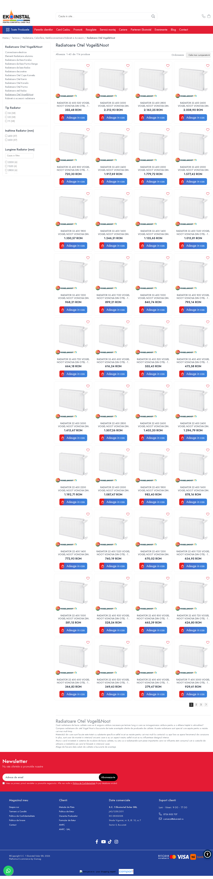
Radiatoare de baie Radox (17, 67)
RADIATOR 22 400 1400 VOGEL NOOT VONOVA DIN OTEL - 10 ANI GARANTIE (73, 553)
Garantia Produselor (68, 816)
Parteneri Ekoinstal (141, 30)
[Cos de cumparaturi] (209, 16)
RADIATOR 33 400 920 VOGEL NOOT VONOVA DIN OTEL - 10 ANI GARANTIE (193, 297)
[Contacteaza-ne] (203, 16)
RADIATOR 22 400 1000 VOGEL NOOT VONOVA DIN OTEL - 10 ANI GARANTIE (73, 617)
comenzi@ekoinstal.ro (173, 819)
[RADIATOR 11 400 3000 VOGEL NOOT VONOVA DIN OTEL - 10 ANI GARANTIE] (193, 657)
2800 (11, 170)
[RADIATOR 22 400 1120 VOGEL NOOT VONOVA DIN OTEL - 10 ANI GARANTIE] (193, 529)
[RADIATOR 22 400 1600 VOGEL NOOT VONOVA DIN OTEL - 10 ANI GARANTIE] (193, 465)
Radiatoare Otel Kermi (16, 79)
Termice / (17, 38)
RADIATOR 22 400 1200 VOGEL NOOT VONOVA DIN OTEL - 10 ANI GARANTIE (153, 553)
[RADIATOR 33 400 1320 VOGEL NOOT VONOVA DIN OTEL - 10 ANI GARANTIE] (193, 208)
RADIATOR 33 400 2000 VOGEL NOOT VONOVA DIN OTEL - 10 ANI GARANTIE (193, 168)
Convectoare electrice (15, 52)
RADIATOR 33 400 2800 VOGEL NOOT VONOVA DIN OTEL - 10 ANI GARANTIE (153, 104)
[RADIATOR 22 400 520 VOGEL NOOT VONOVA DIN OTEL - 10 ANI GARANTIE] (113, 657)
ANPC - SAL (64, 829)
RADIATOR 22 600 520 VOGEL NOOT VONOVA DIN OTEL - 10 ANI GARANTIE (73, 104)
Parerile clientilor (43, 30)
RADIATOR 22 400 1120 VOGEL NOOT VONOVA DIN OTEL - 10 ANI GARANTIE (193, 553)
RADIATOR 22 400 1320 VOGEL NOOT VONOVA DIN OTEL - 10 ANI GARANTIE (113, 553)
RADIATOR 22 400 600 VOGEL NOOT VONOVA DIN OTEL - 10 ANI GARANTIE (73, 681)
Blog (173, 30)
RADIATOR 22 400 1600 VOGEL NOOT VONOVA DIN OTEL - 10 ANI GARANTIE (193, 489)
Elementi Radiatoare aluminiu (19, 56)
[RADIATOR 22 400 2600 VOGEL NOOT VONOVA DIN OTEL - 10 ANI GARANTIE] (153, 401)
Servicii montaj (108, 30)
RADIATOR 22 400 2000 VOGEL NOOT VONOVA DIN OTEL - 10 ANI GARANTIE (113, 489)
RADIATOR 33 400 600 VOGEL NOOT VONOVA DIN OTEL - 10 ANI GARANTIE (113, 361)
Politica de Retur (66, 811)
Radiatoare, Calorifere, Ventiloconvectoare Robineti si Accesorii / (54, 38)
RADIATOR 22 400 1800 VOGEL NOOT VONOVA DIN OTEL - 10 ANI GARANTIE (153, 489)
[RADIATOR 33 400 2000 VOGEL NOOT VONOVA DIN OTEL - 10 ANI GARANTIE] (193, 144)
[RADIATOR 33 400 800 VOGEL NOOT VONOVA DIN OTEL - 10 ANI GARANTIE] (73, 144)
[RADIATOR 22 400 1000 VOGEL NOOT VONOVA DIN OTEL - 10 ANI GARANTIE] (73, 593)
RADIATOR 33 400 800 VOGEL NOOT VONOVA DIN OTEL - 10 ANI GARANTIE (73, 168)
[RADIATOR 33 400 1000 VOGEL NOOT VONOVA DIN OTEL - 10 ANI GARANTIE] (153, 272)
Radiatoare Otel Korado (16, 83)
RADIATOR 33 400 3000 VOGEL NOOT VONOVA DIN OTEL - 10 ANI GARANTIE (113, 104)
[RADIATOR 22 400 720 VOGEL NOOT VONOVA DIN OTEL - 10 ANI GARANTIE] (193, 593)
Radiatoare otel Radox (16, 90)
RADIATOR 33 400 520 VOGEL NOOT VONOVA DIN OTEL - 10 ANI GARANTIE (153, 361)
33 (9, 113)
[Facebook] (97, 842)
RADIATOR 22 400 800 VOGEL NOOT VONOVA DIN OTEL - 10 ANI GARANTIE (153, 617)
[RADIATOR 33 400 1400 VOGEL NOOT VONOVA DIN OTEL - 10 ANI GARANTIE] (153, 208)
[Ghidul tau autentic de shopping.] (126, 871)
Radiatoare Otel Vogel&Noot (19, 94)
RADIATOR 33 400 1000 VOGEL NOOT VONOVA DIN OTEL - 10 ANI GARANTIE (153, 297)
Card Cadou (63, 30)
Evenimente (161, 30)
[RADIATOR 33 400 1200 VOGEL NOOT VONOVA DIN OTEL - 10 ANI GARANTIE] (73, 272)
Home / (6, 38)
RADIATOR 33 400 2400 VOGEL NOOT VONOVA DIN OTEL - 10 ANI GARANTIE (113, 168)
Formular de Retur (67, 820)
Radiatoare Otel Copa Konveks (20, 75)
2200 (11, 162)
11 (9, 121)
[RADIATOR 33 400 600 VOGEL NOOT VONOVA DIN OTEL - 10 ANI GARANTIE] (113, 337)
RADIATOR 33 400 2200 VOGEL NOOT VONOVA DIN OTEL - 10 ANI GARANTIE (153, 168)
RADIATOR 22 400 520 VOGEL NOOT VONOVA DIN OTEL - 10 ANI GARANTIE (113, 681)
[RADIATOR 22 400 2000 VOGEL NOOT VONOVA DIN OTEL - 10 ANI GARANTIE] (113, 465)
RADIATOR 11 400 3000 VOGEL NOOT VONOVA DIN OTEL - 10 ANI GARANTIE (193, 681)
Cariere (123, 30)
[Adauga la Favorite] (88, 65)
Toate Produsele (20, 30)
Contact (183, 30)
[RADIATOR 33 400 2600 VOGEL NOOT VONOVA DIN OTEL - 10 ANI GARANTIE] (193, 80)
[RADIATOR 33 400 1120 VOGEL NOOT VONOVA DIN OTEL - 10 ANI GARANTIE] (113, 272)
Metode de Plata (66, 807)
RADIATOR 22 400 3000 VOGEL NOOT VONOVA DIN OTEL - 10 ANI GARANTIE (73, 425)
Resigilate (91, 30)
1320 (10, 166)
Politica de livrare (17, 820)
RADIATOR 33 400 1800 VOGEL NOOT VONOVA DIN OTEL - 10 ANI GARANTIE (73, 232)
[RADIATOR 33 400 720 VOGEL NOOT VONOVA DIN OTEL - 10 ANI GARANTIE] (73, 337)
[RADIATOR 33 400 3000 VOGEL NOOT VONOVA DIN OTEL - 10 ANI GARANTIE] (113, 80)
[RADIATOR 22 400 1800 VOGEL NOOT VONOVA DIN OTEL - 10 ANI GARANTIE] (153, 465)
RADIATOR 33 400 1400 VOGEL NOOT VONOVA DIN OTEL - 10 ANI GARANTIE (153, 232)
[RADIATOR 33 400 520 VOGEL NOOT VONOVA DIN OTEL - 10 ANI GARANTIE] (153, 337)
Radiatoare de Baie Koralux (18, 60)
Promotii (77, 30)
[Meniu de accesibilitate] (207, 854)
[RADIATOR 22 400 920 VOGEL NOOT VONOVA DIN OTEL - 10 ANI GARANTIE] (113, 593)
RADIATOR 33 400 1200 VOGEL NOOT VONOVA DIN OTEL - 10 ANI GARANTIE (73, 297)
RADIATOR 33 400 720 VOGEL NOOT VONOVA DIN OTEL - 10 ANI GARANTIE (73, 361)
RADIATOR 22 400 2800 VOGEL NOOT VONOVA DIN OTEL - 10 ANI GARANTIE (113, 425)
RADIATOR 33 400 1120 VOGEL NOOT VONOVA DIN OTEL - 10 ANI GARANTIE (113, 297)
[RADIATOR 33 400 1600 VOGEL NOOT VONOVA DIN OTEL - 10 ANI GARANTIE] (113, 208)
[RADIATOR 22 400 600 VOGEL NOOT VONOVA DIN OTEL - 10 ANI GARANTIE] (73, 657)
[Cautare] (153, 16)
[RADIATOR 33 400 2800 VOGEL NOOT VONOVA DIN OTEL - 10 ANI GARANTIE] (153, 80)
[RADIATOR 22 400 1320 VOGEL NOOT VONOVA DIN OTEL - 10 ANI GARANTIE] (113, 529)
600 (10, 140)
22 (9, 117)
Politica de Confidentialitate (84, 783)
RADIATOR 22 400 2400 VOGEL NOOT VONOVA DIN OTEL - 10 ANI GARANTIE (193, 425)
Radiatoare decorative (15, 71)
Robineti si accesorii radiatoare (20, 98)
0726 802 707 (170, 814)
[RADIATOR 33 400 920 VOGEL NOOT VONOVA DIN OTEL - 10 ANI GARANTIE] (193, 272)
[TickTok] (110, 842)
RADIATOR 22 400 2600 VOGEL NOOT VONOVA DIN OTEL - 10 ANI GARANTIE (153, 425)
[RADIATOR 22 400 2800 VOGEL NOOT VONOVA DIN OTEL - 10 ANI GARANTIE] (113, 401)
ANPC (62, 824)
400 (10, 136)
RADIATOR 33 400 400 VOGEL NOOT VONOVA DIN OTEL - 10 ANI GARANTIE (193, 361)
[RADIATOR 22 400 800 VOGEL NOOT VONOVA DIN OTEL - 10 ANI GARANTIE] (153, 593)
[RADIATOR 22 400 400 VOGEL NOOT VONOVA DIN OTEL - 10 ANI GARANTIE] (153, 657)
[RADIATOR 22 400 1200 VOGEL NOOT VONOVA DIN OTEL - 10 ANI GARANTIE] (153, 529)
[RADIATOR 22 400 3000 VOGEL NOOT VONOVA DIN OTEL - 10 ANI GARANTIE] (73, 401)
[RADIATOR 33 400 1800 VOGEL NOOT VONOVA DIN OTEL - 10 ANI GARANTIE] (73, 208)
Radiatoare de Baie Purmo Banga (21, 63)
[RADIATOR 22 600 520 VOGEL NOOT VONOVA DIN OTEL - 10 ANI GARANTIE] (73, 80)
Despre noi (14, 807)
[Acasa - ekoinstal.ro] (19, 16)
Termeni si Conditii (18, 811)
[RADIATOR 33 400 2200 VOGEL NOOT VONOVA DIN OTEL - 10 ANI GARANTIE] (153, 144)
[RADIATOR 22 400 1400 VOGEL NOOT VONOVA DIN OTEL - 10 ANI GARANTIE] (73, 529)
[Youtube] (103, 842)
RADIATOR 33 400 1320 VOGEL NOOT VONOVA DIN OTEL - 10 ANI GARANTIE (193, 232)
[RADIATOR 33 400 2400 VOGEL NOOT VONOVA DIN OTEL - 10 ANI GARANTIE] (113, 144)
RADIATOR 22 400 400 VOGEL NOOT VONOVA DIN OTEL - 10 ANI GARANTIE (153, 681)
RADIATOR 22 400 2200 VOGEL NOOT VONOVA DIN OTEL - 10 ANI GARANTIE (73, 489)
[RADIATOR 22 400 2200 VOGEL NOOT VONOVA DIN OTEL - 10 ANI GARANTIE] (73, 465)
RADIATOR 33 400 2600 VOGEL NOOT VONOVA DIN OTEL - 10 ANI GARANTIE (193, 104)
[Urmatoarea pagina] (206, 705)
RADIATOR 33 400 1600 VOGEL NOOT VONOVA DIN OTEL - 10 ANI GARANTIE (113, 232)
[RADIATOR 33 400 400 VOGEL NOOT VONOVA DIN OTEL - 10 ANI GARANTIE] (193, 337)
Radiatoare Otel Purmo (16, 87)
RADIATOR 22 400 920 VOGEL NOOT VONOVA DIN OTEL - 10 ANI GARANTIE (113, 617)
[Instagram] (116, 842)
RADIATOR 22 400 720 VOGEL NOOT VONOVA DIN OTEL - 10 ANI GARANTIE (193, 617)
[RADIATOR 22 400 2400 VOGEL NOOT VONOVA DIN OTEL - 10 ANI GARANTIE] (193, 401)
